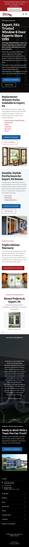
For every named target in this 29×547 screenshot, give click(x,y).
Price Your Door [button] (9, 211)
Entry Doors (8, 196)
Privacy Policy (14, 542)
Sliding (7, 124)
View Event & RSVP (14, 9)
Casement (8, 127)
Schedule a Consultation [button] (11, 80)
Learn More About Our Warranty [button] (13, 268)
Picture (7, 131)
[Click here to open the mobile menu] (26, 14)
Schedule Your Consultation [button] (12, 449)
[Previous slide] (2, 321)
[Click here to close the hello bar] (27, 2)
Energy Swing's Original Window (14, 120)
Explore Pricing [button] (9, 85)
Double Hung (9, 122)
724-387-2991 (7, 485)
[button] (23, 14)
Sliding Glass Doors (11, 200)
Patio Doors (8, 198)
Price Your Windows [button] (9, 142)
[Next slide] (26, 321)
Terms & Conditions (14, 543)
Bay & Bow (8, 129)
